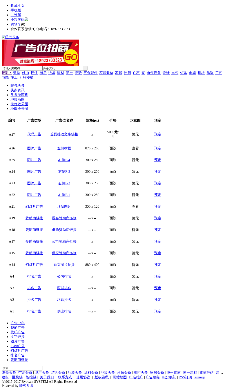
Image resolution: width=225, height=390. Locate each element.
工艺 (218, 73)
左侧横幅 (64, 148)
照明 (127, 73)
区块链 (17, 377)
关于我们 (47, 377)
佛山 (25, 73)
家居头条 (157, 372)
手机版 (16, 10)
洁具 (51, 73)
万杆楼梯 (26, 77)
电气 (174, 73)
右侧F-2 (64, 183)
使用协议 (83, 377)
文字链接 (18, 337)
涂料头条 (91, 372)
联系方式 (65, 377)
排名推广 (136, 377)
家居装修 (106, 73)
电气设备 (154, 73)
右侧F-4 (64, 160)
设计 (166, 73)
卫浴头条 (42, 372)
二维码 (16, 15)
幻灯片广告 (34, 206)
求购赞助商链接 (64, 230)
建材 (60, 73)
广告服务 (153, 377)
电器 (192, 73)
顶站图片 (64, 206)
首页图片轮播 (64, 265)
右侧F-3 (64, 171)
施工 (14, 77)
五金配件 (90, 73)
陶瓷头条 (9, 372)
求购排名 (64, 299)
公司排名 (64, 276)
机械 (201, 73)
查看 (135, 148)
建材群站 (207, 372)
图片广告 (34, 148)
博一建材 (174, 372)
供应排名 (64, 311)
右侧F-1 (64, 195)
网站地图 (120, 377)
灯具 (183, 73)
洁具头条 (58, 372)
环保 (34, 73)
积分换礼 (169, 377)
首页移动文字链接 (64, 134)
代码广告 (34, 134)
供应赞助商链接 (64, 253)
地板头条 (108, 372)
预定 (157, 134)
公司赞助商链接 (64, 241)
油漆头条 (75, 372)
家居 (118, 73)
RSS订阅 (185, 377)
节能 (5, 77)
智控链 (31, 377)
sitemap (199, 377)
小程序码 (18, 20)
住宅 (136, 73)
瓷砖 (78, 73)
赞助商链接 (34, 218)
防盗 (210, 73)
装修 (16, 73)
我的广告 (18, 327)
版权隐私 (101, 377)
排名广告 (34, 276)
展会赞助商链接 (64, 218)
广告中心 (18, 323)
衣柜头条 (141, 372)
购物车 (16, 24)
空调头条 (25, 372)
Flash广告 (18, 346)
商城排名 (64, 288)
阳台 (69, 73)
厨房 (43, 73)
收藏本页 (18, 5)
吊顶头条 (124, 372)
